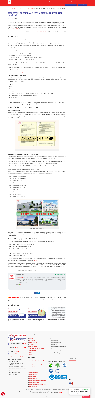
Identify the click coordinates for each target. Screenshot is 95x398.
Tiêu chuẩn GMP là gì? (19, 72)
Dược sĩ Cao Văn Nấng (42, 31)
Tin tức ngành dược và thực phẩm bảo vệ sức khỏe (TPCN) (23, 8)
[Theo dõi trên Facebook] (70, 383)
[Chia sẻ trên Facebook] (35, 293)
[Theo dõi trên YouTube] (72, 383)
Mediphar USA (15, 28)
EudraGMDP (33, 115)
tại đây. (35, 260)
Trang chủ (10, 8)
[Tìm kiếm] (84, 2)
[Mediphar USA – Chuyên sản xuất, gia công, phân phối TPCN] (11, 2)
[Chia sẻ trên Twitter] (37, 293)
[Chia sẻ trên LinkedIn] (39, 293)
